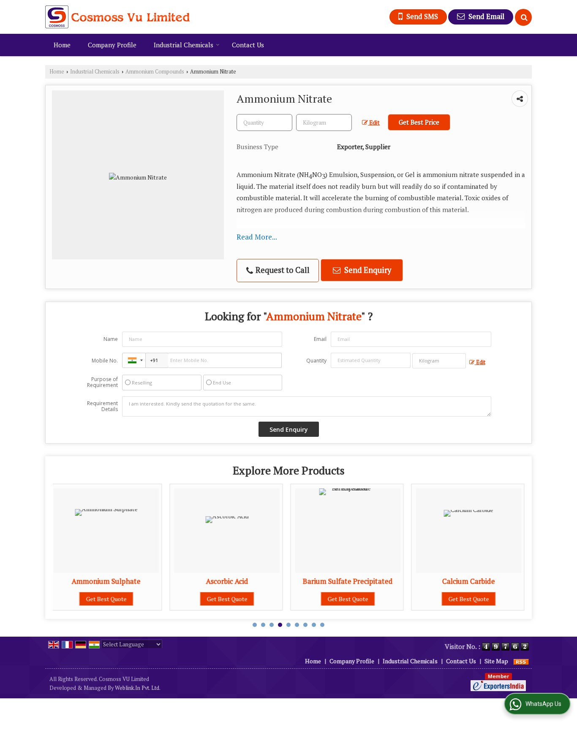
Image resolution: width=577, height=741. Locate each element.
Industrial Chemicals (183, 45)
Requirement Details (102, 406)
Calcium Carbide (380, 581)
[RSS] (521, 661)
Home (62, 45)
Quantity (316, 360)
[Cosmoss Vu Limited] (117, 16)
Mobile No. (105, 360)
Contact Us (248, 45)
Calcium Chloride (500, 581)
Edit (374, 122)
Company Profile (112, 45)
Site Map (496, 661)
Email (320, 339)
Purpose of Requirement (102, 382)
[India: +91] (134, 360)
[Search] (523, 17)
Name (110, 339)
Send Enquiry (367, 270)
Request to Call (282, 270)
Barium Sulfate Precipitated (259, 581)
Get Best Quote (138, 599)
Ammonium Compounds (154, 71)
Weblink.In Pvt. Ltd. (138, 688)
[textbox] (324, 122)
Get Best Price (419, 122)
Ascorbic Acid (138, 581)
